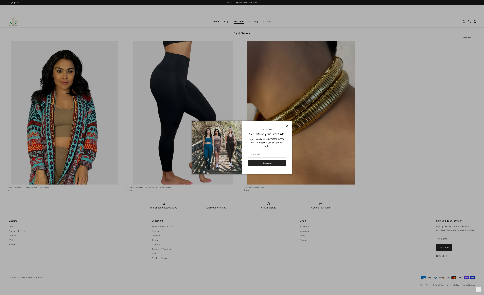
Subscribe (267, 163)
